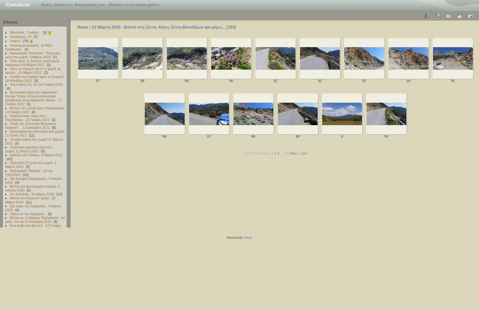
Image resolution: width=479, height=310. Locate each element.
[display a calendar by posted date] (459, 15)
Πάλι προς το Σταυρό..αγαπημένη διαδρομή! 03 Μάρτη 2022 (32, 63)
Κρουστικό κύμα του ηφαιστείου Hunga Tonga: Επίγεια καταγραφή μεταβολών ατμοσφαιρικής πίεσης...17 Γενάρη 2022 (33, 98)
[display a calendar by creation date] (470, 15)
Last (303, 153)
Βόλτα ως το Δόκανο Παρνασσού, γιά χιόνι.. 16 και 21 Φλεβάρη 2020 (35, 219)
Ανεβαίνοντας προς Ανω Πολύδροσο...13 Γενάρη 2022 (27, 118)
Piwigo (248, 237)
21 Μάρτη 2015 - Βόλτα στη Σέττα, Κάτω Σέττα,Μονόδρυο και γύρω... (158, 27)
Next (293, 153)
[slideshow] (448, 15)
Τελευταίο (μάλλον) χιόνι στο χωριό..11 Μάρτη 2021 (28, 149)
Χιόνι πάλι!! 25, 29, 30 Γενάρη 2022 (36, 84)
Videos (15, 41)
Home (82, 27)
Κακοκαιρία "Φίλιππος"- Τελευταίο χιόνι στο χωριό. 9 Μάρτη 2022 (32, 55)
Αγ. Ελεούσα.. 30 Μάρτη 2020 (32, 194)
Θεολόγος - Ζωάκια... (25, 32)
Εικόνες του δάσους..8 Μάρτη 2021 (36, 155)
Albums (10, 22)
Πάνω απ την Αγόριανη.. (28, 214)
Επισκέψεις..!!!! (21, 37)
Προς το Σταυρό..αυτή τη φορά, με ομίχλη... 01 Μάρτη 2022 (33, 70)
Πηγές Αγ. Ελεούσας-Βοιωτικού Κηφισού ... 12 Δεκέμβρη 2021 (30, 125)
